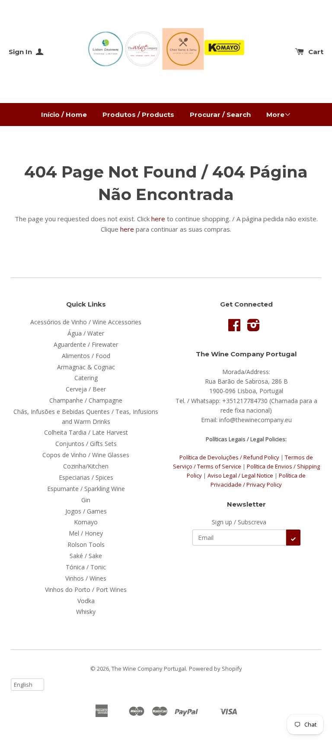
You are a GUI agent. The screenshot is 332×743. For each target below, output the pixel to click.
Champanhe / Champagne (85, 400)
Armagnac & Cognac (86, 367)
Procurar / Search (220, 114)
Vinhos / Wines (85, 578)
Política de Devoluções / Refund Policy (229, 457)
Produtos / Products (138, 114)
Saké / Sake (86, 556)
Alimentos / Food (86, 356)
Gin (85, 500)
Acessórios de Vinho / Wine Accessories (85, 322)
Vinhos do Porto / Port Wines (86, 589)
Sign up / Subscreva (239, 522)
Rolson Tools (86, 544)
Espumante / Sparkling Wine (86, 489)
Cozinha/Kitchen (86, 466)
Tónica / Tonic (86, 567)
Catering (86, 378)
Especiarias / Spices (86, 477)
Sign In (21, 52)
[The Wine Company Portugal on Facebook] (234, 328)
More (275, 114)
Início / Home (64, 114)
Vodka (86, 601)
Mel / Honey (86, 533)
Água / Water (85, 333)
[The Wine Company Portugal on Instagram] (253, 328)
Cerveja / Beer (86, 389)
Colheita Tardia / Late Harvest (86, 432)
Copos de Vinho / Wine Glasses (85, 455)
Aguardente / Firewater (86, 344)
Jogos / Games (86, 511)
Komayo (86, 522)
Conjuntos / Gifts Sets (86, 443)
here (158, 218)
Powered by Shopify (215, 668)
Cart (315, 52)
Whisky (86, 611)
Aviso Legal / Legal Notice (240, 475)
